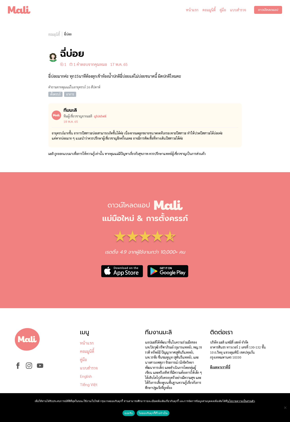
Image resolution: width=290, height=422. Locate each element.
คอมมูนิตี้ (209, 10)
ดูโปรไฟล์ (100, 116)
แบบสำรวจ (238, 10)
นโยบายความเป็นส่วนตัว (241, 401)
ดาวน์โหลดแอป (268, 10)
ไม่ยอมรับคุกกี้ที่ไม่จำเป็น (153, 413)
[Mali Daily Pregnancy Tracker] (22, 10)
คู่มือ (223, 10)
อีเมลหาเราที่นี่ (220, 367)
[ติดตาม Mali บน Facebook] (18, 367)
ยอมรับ (128, 413)
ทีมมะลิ (70, 110)
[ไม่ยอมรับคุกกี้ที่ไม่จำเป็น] (285, 408)
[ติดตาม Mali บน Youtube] (40, 367)
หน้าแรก (192, 10)
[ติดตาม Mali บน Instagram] (29, 367)
